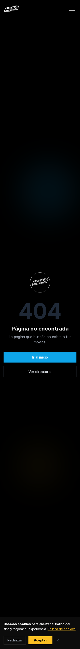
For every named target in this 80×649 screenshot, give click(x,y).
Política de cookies (62, 629)
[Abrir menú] (72, 8)
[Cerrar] (58, 640)
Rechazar (14, 640)
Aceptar (40, 640)
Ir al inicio (40, 357)
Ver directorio (40, 371)
